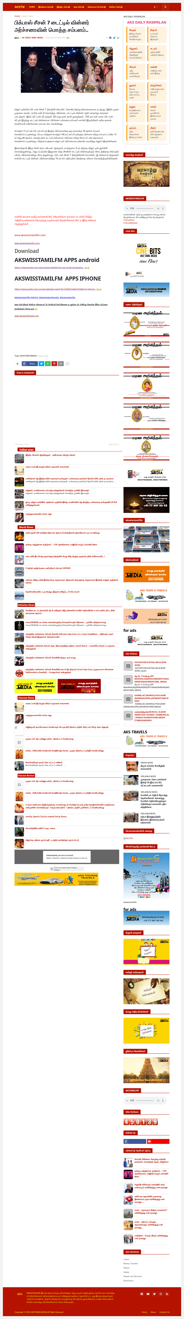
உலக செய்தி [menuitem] (79, 7)
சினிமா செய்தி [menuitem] (116, 7)
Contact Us (164, 1312)
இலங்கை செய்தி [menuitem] (45, 7)
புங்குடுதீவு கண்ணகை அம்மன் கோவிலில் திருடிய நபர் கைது (51, 657)
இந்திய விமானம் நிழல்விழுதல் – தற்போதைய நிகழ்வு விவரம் (50, 455)
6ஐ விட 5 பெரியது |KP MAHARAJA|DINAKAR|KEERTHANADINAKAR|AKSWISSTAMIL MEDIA (152, 679)
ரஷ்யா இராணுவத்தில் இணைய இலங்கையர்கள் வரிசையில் (153, 819)
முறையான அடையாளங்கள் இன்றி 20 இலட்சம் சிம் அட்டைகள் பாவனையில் (153, 782)
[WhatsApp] (118, 38)
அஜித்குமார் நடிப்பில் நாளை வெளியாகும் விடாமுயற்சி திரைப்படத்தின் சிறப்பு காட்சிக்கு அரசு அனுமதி (67, 727)
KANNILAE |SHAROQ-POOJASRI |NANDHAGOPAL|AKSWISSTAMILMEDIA (151, 698)
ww (27, 243)
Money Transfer (130, 1263)
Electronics (128, 1280)
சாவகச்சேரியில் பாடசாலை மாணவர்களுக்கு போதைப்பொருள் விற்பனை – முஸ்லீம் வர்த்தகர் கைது (66, 622)
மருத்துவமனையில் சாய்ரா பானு (38, 514)
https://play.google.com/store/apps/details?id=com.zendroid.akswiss (49, 267)
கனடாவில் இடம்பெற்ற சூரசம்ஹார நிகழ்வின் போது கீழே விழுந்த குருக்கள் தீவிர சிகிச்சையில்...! (65, 556)
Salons (126, 1268)
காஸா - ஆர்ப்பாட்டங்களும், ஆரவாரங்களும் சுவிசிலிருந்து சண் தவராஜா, (149, 1225)
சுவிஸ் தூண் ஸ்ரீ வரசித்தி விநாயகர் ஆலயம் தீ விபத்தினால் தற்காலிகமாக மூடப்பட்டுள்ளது (63, 533)
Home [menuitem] (32, 7)
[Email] (61, 363)
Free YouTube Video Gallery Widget (65, 869)
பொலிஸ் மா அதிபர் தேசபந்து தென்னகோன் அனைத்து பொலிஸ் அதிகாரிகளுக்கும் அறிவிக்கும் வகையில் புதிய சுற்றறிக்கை (154, 801)
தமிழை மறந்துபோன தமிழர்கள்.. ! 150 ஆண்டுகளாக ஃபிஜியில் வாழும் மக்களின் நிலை (61, 544)
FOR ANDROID (130, 223)
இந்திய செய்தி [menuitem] (63, 7)
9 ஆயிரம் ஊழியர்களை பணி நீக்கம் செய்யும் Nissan (48, 568)
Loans (126, 1259)
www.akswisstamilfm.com (30, 235)
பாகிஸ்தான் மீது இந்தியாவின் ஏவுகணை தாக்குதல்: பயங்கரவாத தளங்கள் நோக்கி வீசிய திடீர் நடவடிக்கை (70, 478)
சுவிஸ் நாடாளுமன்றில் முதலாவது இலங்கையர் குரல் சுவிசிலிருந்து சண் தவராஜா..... (150, 1199)
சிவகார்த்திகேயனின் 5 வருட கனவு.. (41, 828)
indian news (27, 16)
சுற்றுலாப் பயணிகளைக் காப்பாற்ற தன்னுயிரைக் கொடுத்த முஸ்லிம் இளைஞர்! (57, 490)
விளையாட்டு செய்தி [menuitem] (97, 7)
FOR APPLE (129, 220)
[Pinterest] (54, 363)
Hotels (126, 1272)
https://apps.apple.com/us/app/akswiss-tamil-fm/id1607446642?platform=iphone (55, 289)
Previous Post (22, 444)
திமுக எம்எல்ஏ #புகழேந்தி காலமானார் (153, 767)
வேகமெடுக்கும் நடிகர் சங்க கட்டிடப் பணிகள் (44, 762)
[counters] (140, 1124)
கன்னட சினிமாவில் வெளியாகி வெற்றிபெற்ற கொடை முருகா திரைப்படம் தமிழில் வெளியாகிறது (65, 750)
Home (17, 16)
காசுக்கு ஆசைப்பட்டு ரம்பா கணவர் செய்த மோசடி (46, 816)
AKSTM (20, 6)
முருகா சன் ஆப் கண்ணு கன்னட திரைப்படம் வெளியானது (49, 739)
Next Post (113, 444)
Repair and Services (132, 1276)
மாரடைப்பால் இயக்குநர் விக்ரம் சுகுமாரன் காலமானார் (47, 467)
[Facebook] (110, 38)
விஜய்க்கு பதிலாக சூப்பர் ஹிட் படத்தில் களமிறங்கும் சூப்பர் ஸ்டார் (52, 840)
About (153, 1312)
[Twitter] (114, 38)
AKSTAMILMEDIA (39, 1312)
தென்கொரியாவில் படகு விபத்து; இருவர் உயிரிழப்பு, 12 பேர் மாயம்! (53, 592)
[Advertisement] (62, 189)
